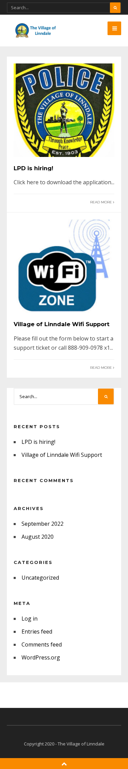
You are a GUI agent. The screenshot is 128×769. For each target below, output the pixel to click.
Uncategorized (40, 577)
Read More (101, 202)
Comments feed (42, 644)
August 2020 (38, 536)
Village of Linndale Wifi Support (62, 324)
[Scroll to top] (64, 763)
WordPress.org (41, 657)
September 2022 (42, 523)
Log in (30, 618)
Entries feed (37, 631)
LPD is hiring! (33, 168)
